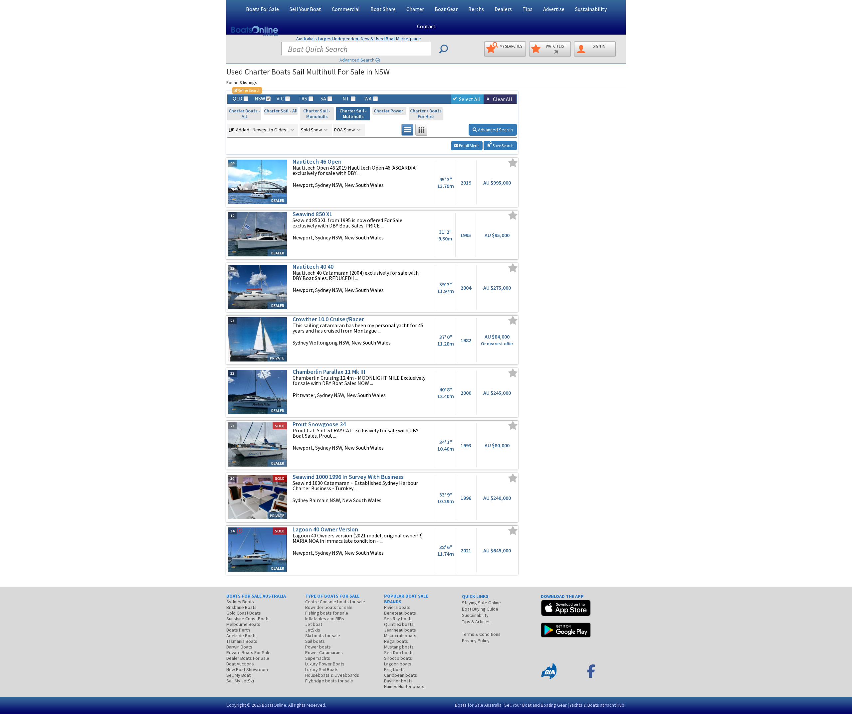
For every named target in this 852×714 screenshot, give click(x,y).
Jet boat (313, 624)
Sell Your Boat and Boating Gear (535, 705)
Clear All (502, 99)
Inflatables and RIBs (324, 619)
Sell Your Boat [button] (305, 9)
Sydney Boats (240, 602)
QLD (237, 98)
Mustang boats (399, 647)
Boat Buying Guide (480, 609)
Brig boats (394, 669)
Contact (426, 26)
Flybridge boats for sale (329, 681)
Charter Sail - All (281, 111)
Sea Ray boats (398, 619)
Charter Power (389, 111)
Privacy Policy (476, 640)
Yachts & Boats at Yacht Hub (596, 705)
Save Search (503, 145)
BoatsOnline (274, 705)
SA (323, 98)
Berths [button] (476, 9)
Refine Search (247, 90)
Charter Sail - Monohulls (316, 113)
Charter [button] (415, 9)
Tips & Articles (476, 622)
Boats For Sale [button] (262, 9)
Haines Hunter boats (404, 686)
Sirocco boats (398, 658)
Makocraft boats (400, 636)
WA (368, 98)
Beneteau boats (400, 613)
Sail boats (315, 641)
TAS (303, 98)
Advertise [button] (553, 9)
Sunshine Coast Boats (248, 619)
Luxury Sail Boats (321, 669)
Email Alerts (468, 145)
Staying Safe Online (481, 603)
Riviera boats (397, 607)
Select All (470, 99)
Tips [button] (527, 9)
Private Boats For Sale (248, 652)
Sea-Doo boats (399, 652)
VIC (280, 98)
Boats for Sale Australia (478, 705)
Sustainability (591, 9)
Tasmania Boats (241, 641)
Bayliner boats (398, 681)
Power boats (318, 647)
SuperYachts (317, 658)
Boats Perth (238, 630)
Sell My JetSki (240, 681)
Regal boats (396, 641)
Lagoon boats (397, 664)
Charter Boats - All (244, 113)
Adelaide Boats (241, 636)
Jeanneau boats (400, 630)
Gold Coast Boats (243, 613)
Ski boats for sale (322, 636)
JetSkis (312, 630)
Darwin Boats (239, 647)
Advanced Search (356, 60)
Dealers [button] (503, 9)
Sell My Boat (238, 675)
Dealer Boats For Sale (247, 658)
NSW (260, 98)
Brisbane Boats (241, 607)
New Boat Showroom (247, 669)
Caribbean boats (400, 675)
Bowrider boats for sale (328, 607)
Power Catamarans (324, 652)
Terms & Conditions (481, 634)
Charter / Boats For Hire (426, 113)
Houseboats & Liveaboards (332, 675)
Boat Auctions (240, 664)
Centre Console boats (335, 602)
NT (345, 98)
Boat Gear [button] (446, 9)
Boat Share (383, 9)
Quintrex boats (399, 624)
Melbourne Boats (243, 624)
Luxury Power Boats (324, 664)
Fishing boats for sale (326, 613)
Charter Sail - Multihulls (353, 113)
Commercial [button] (346, 9)
